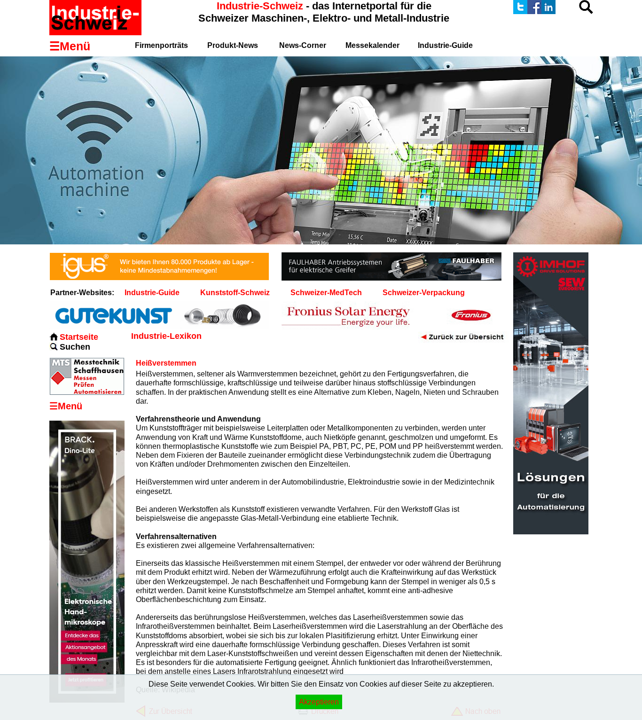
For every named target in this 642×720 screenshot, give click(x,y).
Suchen (75, 347)
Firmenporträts (161, 45)
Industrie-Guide (445, 45)
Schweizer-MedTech (326, 293)
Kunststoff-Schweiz (235, 293)
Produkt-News (232, 45)
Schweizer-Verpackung (424, 293)
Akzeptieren (319, 702)
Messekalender (372, 45)
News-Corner (302, 45)
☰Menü (65, 406)
